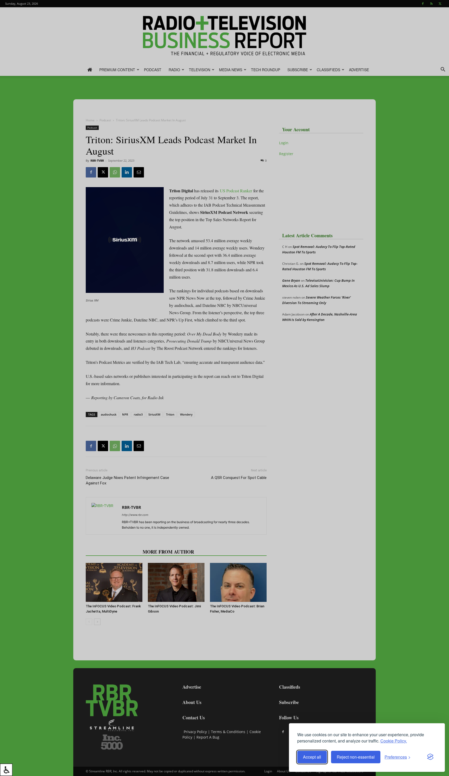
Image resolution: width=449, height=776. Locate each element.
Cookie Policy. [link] (393, 741)
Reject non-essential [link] (356, 757)
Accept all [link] (312, 757)
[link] (6, 770)
